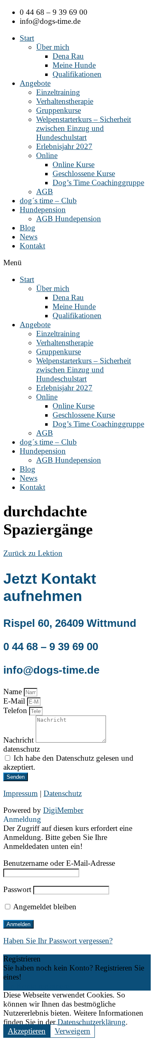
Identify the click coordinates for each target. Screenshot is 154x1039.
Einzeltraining (58, 92)
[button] (77, 262)
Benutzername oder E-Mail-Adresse (59, 863)
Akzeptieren (27, 1031)
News (28, 236)
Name (13, 691)
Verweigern (72, 1031)
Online (46, 155)
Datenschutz (63, 793)
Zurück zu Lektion (32, 553)
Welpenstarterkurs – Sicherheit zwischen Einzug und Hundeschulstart (83, 128)
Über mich (52, 47)
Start (27, 38)
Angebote (35, 83)
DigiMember (63, 810)
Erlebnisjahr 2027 (64, 146)
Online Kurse (73, 164)
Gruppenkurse (58, 110)
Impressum (20, 793)
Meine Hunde (74, 65)
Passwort (17, 889)
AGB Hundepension (68, 218)
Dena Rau (68, 56)
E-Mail (15, 701)
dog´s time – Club (48, 200)
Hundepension (43, 209)
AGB (44, 191)
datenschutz (21, 749)
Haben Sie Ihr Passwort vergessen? (58, 940)
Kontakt (32, 245)
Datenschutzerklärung (91, 1022)
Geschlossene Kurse (84, 173)
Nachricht (19, 740)
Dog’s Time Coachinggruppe (98, 182)
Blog (27, 227)
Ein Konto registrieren (38, 986)
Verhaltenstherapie (64, 101)
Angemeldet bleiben (43, 906)
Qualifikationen (77, 74)
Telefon (16, 710)
